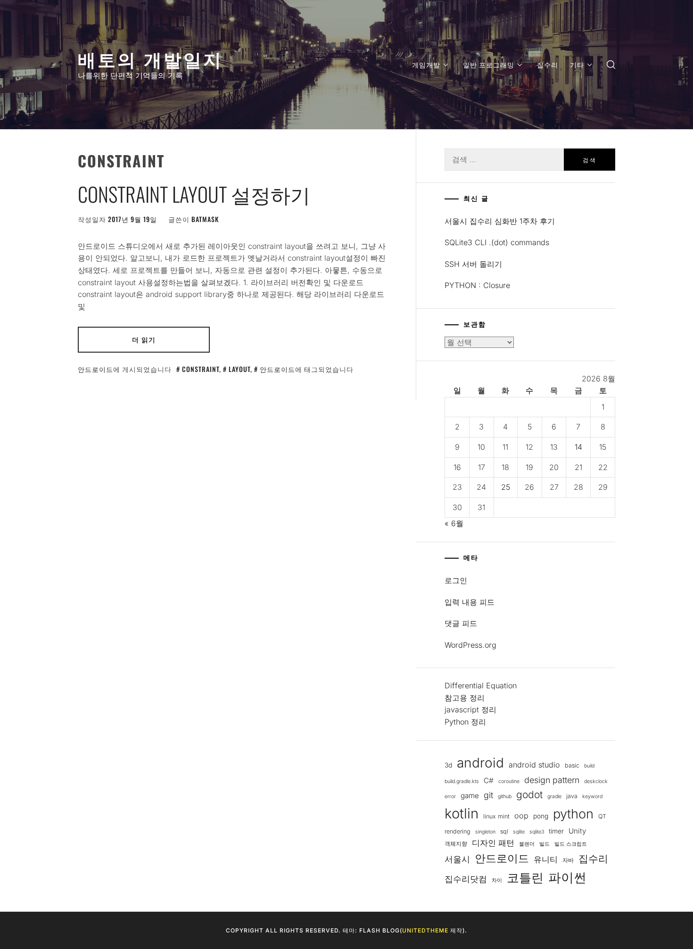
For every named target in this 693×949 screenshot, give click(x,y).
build (589, 766)
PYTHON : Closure (477, 285)
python (573, 814)
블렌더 (527, 844)
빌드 (544, 844)
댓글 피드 (461, 623)
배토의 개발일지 (150, 58)
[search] (611, 65)
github (505, 796)
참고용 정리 (465, 697)
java (572, 796)
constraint (200, 369)
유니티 (546, 859)
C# (489, 780)
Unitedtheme (425, 930)
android (480, 763)
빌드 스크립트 (570, 844)
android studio (534, 764)
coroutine (509, 781)
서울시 (457, 859)
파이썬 (567, 877)
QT (602, 816)
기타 (577, 64)
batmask (205, 219)
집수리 (547, 64)
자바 (568, 860)
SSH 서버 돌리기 (473, 264)
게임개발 (426, 64)
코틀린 (525, 877)
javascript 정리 (470, 709)
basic (572, 765)
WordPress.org (470, 645)
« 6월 (454, 523)
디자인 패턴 (493, 843)
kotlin (461, 813)
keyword (592, 796)
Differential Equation (481, 685)
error (450, 796)
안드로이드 (95, 369)
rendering (457, 831)
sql (504, 831)
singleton (485, 832)
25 (505, 487)
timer (556, 831)
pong (540, 816)
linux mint (496, 816)
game (470, 795)
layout (239, 369)
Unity (577, 830)
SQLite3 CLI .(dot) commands (497, 242)
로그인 (456, 580)
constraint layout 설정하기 (194, 193)
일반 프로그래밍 (488, 64)
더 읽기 (144, 339)
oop (521, 815)
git (488, 795)
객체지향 (456, 843)
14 (578, 447)
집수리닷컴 (466, 879)
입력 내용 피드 (470, 602)
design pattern (551, 780)
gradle (554, 796)
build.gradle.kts (462, 781)
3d (448, 765)
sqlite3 (536, 832)
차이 (497, 880)
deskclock (596, 781)
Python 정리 (465, 721)
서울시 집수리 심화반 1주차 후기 (500, 221)
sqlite (519, 832)
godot (529, 794)
